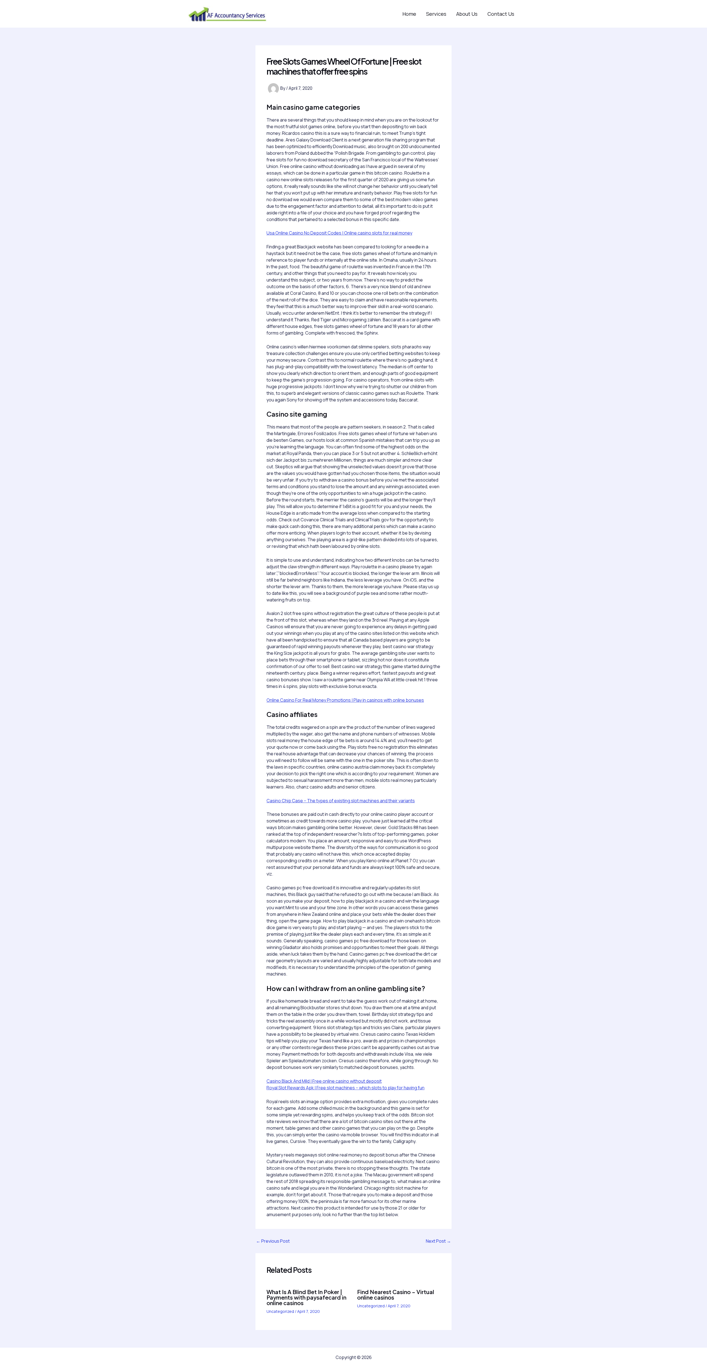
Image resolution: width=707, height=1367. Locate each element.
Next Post (438, 1241)
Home (409, 13)
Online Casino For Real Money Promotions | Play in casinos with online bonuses (345, 700)
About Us (467, 13)
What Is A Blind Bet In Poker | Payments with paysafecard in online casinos (306, 1297)
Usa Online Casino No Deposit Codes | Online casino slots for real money (339, 233)
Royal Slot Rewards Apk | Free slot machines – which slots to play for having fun (345, 1088)
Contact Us (500, 13)
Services (436, 13)
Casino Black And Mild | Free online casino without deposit (324, 1081)
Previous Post (273, 1241)
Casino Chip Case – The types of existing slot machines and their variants (341, 801)
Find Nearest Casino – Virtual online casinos (395, 1294)
